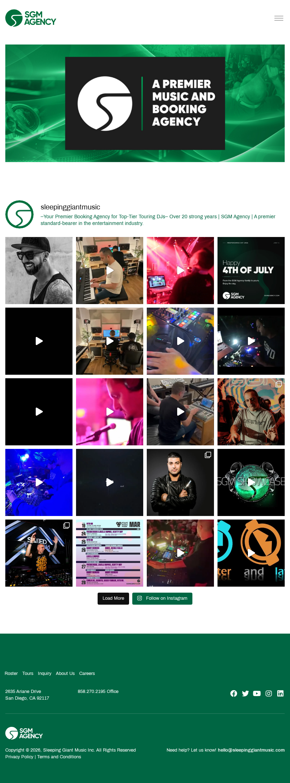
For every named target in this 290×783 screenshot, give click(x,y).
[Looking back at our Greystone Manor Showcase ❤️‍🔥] (251, 482)
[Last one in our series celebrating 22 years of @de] (251, 341)
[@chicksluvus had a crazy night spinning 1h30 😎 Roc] (38, 482)
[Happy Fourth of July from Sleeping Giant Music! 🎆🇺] (251, 270)
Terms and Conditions (59, 756)
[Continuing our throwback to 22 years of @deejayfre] (38, 411)
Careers (87, 673)
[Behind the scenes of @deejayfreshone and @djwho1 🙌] (109, 270)
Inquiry (44, 673)
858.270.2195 (91, 691)
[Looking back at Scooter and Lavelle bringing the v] (251, 553)
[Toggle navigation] (279, 18)
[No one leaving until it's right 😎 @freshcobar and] (109, 341)
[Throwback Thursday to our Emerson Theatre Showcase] (109, 482)
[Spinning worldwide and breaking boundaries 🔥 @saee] (38, 553)
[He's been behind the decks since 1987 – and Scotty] (38, 270)
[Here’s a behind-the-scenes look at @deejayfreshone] (180, 411)
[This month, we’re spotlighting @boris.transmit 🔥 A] (251, 411)
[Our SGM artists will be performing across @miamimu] (109, 553)
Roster (11, 673)
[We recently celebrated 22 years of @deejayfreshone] (109, 411)
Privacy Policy (19, 756)
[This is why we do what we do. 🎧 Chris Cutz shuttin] (180, 341)
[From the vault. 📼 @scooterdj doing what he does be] (38, 341)
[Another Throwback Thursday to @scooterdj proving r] (180, 270)
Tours (27, 673)
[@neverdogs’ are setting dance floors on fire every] (180, 553)
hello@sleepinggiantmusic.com (251, 749)
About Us (65, 673)
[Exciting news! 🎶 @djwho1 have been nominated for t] (180, 482)
